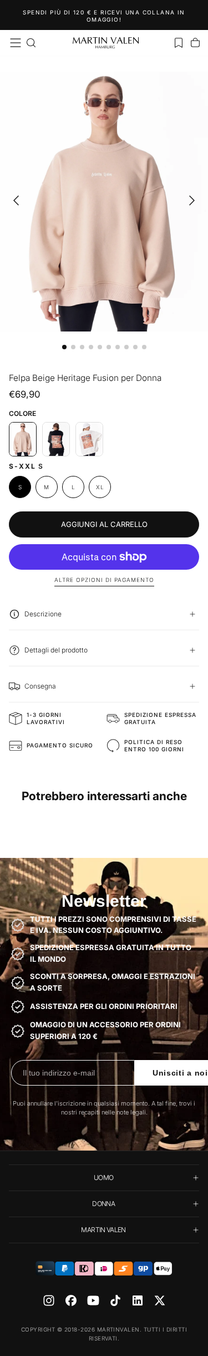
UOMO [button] (103, 1177)
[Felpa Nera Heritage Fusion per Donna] (56, 439)
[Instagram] (48, 1300)
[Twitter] (159, 1300)
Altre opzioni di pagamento (104, 579)
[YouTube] (93, 1300)
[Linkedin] (137, 1300)
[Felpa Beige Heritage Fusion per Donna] (23, 439)
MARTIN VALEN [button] (103, 1230)
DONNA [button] (103, 1203)
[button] (15, 42)
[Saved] (179, 42)
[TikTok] (115, 1300)
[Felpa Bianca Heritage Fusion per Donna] (89, 439)
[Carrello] (195, 42)
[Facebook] (71, 1300)
